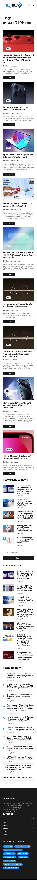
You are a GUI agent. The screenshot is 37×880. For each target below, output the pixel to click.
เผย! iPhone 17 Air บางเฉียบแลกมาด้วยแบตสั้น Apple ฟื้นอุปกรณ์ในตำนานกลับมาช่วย (17, 353)
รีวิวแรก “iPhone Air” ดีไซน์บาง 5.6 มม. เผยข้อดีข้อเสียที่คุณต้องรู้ (18, 205)
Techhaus (6, 66)
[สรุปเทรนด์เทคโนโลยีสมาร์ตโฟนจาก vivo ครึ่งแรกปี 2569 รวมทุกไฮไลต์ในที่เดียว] (8, 503)
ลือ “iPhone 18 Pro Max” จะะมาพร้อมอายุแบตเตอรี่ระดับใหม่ (16, 108)
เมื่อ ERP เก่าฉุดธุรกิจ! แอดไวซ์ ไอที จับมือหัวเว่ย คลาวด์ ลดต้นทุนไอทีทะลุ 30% (20, 748)
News (8, 48)
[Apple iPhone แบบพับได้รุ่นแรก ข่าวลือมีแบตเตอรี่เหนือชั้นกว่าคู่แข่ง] (18, 140)
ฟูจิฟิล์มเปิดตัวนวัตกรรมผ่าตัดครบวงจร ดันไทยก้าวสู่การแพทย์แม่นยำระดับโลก (20, 758)
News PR (5, 822)
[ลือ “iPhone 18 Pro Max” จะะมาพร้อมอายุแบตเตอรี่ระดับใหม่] (18, 93)
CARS (5, 835)
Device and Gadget (12, 850)
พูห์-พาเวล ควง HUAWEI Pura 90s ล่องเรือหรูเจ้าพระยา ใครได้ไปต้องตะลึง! (25, 625)
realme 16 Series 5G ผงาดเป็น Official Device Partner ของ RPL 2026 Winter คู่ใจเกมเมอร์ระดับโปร (25, 612)
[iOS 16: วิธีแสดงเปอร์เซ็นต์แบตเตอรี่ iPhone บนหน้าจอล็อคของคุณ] (18, 441)
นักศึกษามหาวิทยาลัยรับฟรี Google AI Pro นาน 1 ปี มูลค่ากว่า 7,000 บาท (20, 728)
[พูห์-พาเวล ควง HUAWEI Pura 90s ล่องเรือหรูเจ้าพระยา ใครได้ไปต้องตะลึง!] (8, 626)
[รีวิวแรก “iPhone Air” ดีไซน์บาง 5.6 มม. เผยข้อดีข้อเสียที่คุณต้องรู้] (18, 189)
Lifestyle (5, 831)
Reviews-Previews (12, 864)
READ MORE (9, 77)
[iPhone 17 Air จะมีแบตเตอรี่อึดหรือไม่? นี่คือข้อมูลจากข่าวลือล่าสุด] (18, 289)
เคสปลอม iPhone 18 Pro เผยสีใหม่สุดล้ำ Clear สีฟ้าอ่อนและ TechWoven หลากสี (24, 528)
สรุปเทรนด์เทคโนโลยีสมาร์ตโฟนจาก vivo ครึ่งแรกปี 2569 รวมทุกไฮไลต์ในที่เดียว (25, 502)
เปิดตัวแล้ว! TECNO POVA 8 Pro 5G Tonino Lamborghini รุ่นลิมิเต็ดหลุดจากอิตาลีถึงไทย (20, 767)
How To (9, 396)
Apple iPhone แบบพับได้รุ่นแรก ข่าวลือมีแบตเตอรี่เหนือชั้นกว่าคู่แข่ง (18, 156)
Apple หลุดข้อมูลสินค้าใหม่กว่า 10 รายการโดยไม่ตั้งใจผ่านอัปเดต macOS (25, 540)
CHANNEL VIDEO (22, 846)
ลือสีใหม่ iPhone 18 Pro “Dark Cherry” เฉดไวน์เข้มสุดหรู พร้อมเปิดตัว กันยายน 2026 (25, 588)
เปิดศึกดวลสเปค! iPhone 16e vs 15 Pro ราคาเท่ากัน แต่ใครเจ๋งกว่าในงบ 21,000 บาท (17, 405)
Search (18, 558)
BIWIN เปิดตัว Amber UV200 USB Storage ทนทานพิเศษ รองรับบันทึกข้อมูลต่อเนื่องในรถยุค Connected (20, 738)
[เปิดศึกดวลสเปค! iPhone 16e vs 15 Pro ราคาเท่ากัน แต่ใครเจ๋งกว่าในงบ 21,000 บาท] (18, 388)
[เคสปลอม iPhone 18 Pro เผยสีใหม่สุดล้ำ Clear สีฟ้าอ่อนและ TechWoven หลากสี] (8, 528)
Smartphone (10, 868)
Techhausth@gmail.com (13, 807)
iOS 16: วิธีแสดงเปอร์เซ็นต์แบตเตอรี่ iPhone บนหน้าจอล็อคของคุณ (17, 457)
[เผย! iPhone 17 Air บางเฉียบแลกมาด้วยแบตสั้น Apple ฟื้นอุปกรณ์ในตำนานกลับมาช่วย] (18, 337)
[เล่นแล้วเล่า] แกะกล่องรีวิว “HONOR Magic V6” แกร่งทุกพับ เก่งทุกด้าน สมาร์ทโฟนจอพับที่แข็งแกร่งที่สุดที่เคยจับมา (25, 515)
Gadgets (5, 825)
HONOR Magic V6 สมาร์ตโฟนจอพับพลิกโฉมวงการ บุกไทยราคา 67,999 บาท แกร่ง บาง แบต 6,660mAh (25, 655)
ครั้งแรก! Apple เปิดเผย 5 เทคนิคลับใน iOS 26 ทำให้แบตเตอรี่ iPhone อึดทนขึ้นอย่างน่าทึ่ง (18, 255)
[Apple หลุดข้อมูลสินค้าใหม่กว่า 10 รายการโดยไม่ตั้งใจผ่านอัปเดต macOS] (8, 540)
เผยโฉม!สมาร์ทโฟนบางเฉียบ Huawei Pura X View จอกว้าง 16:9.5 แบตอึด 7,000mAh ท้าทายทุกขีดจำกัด (25, 489)
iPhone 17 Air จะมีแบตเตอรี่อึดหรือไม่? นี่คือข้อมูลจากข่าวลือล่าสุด (17, 305)
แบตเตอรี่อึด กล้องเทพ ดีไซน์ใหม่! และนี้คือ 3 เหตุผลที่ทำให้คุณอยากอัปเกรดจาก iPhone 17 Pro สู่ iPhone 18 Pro (18, 59)
